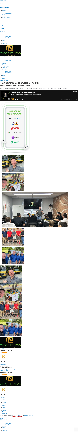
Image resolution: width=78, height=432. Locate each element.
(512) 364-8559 (3, 364)
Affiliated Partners (8, 13)
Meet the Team (8, 11)
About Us (4, 10)
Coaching (4, 14)
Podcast (4, 16)
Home (1, 25)
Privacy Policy (20, 415)
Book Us (2, 31)
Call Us (2, 4)
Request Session (4, 7)
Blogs (3, 403)
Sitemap (15, 415)
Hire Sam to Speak (6, 17)
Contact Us (4, 18)
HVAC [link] (48, 88)
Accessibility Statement (28, 415)
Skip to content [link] (3, 0)
